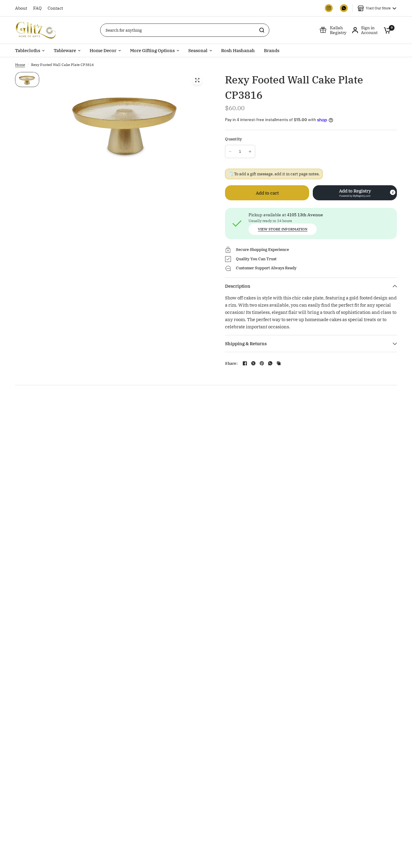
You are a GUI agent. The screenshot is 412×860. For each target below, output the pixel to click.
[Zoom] (197, 80)
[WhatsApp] (270, 363)
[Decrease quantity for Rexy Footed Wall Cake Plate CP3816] (230, 151)
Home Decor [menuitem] (103, 50)
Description (237, 286)
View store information (282, 229)
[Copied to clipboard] (278, 363)
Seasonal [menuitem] (198, 50)
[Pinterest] (261, 363)
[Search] (261, 30)
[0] (386, 30)
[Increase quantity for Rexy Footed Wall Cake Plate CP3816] (250, 151)
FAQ (37, 8)
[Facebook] (245, 363)
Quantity (233, 139)
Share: (231, 363)
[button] (355, 192)
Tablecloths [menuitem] (27, 50)
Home (20, 64)
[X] (253, 363)
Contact (55, 8)
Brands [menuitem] (271, 50)
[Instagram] (329, 8)
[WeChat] (344, 8)
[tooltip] (392, 192)
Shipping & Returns (246, 343)
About (21, 8)
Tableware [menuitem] (65, 50)
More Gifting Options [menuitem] (152, 50)
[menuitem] (22, 8)
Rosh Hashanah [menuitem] (238, 50)
